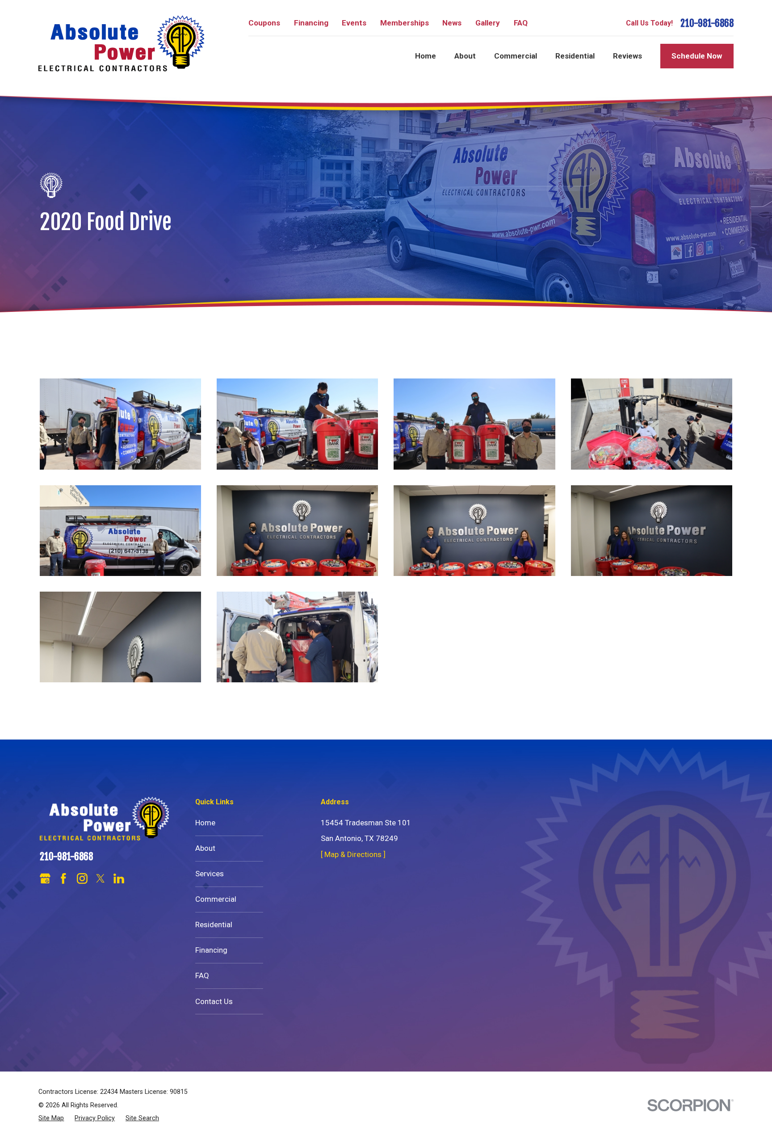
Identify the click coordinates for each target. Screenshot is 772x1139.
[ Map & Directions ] (353, 854)
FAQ (521, 22)
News (452, 22)
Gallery (487, 22)
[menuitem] (51, 1118)
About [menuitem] (465, 55)
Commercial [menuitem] (515, 55)
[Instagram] (82, 878)
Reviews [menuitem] (627, 55)
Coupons (264, 22)
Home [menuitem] (425, 55)
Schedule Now (696, 55)
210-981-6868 (707, 23)
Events (354, 22)
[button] (120, 423)
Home (205, 822)
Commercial (215, 899)
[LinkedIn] (118, 878)
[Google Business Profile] (45, 878)
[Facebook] (63, 878)
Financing (311, 22)
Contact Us (214, 1001)
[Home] (121, 43)
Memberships (404, 22)
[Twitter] (100, 878)
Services (209, 873)
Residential (213, 924)
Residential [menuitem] (575, 55)
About (205, 848)
